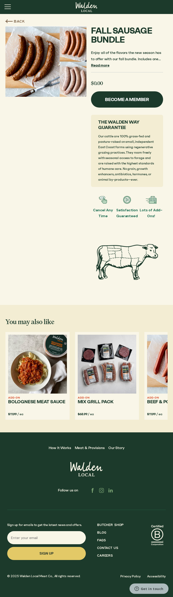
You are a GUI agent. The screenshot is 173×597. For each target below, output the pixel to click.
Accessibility (156, 576)
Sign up (46, 553)
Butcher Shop (110, 525)
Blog (101, 532)
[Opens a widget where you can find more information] (148, 589)
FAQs (101, 540)
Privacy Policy (130, 576)
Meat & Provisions (90, 448)
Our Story (116, 448)
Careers (105, 555)
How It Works (60, 448)
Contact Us (107, 548)
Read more (100, 65)
